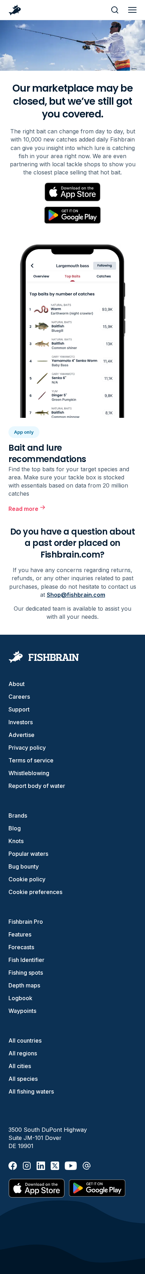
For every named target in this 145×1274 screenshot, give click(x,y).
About (16, 683)
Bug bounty (23, 866)
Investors (20, 722)
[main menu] (132, 10)
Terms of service (30, 760)
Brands (17, 815)
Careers (19, 696)
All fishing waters (31, 1091)
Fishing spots (25, 972)
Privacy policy (27, 747)
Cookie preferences (35, 891)
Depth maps (24, 985)
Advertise (21, 734)
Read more (23, 508)
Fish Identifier (26, 959)
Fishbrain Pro (25, 921)
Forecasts (21, 947)
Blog (14, 828)
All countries (25, 1040)
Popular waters (28, 853)
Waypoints (22, 1010)
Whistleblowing (28, 773)
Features (19, 934)
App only (24, 432)
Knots (16, 840)
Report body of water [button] (36, 785)
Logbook (20, 998)
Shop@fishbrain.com (76, 594)
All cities (19, 1066)
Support (19, 709)
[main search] (115, 10)
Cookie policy (26, 879)
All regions (22, 1053)
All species (23, 1078)
